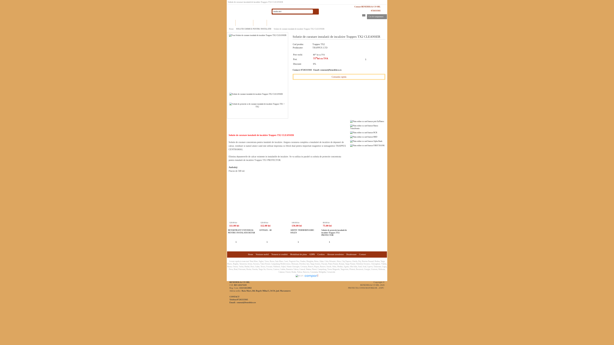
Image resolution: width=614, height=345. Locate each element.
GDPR (312, 254)
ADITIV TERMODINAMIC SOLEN (302, 231)
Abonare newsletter (335, 254)
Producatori (260, 23)
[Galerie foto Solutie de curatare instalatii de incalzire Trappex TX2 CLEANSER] (256, 94)
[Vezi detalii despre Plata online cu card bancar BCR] (363, 132)
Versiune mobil (262, 254)
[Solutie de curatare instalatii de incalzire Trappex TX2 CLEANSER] (257, 35)
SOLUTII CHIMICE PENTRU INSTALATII (253, 29)
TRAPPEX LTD (319, 47)
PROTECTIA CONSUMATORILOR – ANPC (366, 288)
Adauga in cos (373, 59)
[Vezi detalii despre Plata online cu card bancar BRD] (363, 137)
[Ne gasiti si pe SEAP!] (299, 276)
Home (231, 23)
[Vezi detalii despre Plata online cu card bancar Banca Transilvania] (368, 127)
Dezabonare (351, 254)
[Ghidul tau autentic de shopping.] (311, 276)
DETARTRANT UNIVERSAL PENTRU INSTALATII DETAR (241, 231)
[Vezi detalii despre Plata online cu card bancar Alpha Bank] (366, 141)
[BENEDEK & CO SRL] (248, 11)
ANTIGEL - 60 (265, 230)
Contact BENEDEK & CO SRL (367, 7)
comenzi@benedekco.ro (331, 70)
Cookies (321, 254)
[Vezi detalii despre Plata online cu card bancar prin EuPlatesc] (367, 121)
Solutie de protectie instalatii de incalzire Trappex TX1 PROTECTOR (334, 232)
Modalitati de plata (298, 254)
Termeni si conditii (279, 254)
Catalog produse (244, 23)
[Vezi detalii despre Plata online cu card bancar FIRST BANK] (367, 145)
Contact (362, 254)
